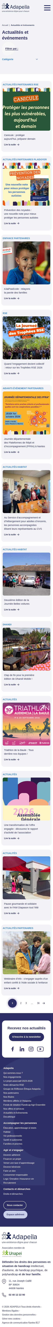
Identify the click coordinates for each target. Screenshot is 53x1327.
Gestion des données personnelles (19, 1314)
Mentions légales (10, 1310)
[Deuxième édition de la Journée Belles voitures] (26, 581)
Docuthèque (9, 1116)
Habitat (6, 1132)
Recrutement (9, 1183)
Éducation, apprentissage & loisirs (19, 1128)
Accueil (5, 25)
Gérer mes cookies (11, 1318)
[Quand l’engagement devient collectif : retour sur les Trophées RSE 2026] (26, 345)
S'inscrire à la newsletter (26, 1036)
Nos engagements (12, 1077)
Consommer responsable (15, 1175)
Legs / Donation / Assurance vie (18, 1179)
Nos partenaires (11, 1093)
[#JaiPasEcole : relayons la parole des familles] (26, 270)
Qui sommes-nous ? (13, 1073)
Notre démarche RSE (13, 1085)
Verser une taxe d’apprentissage (19, 1163)
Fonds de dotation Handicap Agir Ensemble (24, 1105)
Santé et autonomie (12, 1140)
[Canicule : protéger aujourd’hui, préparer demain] (26, 116)
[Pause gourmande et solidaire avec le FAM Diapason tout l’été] (26, 885)
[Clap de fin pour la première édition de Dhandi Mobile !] (26, 656)
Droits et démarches (13, 1194)
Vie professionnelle (12, 1136)
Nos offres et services (13, 1109)
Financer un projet (12, 1159)
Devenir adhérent (11, 1155)
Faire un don (9, 1171)
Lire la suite (10, 144)
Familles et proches (12, 1144)
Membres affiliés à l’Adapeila (17, 1101)
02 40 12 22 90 (17, 1294)
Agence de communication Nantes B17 (21, 1322)
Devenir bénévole (12, 1167)
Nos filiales (8, 1097)
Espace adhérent (15, 1214)
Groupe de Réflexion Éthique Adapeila (21, 1089)
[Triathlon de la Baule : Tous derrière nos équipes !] (26, 731)
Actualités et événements (15, 1113)
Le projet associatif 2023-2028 (17, 1081)
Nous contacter (15, 1205)
